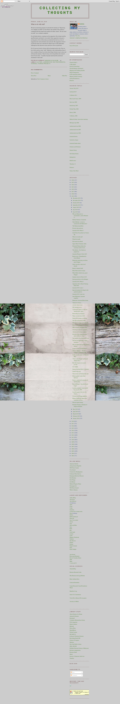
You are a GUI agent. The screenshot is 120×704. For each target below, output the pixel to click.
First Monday (73, 478)
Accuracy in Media (74, 601)
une (71, 527)
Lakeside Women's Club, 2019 (79, 254)
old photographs (59, 62)
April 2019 (75, 411)
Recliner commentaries (75, 650)
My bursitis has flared (77, 241)
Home (49, 75)
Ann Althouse (73, 501)
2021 (73, 191)
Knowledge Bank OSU (75, 638)
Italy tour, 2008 (73, 102)
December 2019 (77, 198)
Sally (71, 547)
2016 (73, 426)
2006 (73, 449)
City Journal (73, 470)
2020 (73, 194)
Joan (71, 523)
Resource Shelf (73, 652)
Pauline (71, 544)
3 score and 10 (73, 563)
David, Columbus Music (75, 558)
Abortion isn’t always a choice (79, 332)
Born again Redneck (74, 556)
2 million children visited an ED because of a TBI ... (80, 389)
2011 (73, 437)
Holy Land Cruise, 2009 (75, 98)
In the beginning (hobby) (76, 74)
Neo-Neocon (73, 540)
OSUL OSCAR (73, 646)
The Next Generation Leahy (79, 320)
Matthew (72, 642)
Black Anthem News (74, 579)
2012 (73, 435)
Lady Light (72, 532)
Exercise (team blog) (74, 66)
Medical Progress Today (75, 484)
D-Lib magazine (73, 622)
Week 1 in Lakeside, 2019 (78, 316)
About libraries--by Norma (76, 614)
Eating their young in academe (79, 318)
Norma (82, 24)
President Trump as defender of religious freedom (79, 405)
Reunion (72, 80)
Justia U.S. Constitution (75, 594)
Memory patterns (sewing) (76, 76)
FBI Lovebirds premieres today (79, 327)
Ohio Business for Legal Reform (77, 575)
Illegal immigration (74, 72)
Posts (73, 672)
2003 (73, 455)
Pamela (71, 542)
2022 (73, 189)
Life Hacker (72, 482)
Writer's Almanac (74, 490)
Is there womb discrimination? (79, 348)
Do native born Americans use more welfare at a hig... (79, 335)
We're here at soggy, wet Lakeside (80, 323)
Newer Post (33, 75)
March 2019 (76, 414)
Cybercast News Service (75, 474)
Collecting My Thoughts (60, 10)
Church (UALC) (73, 62)
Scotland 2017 (73, 92)
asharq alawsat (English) (75, 466)
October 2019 (76, 202)
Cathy (71, 508)
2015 (73, 428)
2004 (73, 453)
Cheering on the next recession (79, 329)
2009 (73, 442)
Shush (71, 654)
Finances (72, 167)
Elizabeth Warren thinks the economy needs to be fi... (79, 247)
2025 (73, 182)
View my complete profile (79, 38)
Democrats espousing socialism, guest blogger (80, 261)
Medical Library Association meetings (79, 119)
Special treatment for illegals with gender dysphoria (80, 291)
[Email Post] (60, 60)
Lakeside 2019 (47, 62)
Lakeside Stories (73, 136)
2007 (73, 446)
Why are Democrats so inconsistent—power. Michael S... (80, 215)
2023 (73, 187)
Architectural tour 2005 (75, 129)
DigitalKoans (73, 630)
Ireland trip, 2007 (74, 105)
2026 (73, 180)
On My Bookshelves (74, 78)
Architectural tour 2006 (75, 126)
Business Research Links (75, 572)
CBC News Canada (74, 468)
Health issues (73, 160)
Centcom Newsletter (74, 582)
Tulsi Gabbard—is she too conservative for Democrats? (79, 222)
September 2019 (77, 205)
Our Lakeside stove (77, 307)
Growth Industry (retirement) (76, 68)
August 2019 (76, 207)
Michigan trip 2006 (74, 122)
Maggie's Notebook (74, 537)
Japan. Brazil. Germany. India (79, 243)
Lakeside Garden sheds (75, 143)
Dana (71, 513)
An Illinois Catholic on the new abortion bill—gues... (79, 310)
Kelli (71, 528)
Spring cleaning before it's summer (80, 369)
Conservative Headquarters (76, 472)
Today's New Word (74, 171)
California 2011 (73, 95)
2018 (73, 421)
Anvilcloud (72, 554)
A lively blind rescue (77, 305)
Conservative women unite (76, 511)
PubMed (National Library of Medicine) (79, 648)
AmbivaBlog (73, 497)
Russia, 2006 (73, 112)
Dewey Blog (73, 628)
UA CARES (75, 367)
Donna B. (72, 518)
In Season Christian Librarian (77, 636)
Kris (71, 530)
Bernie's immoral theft (77, 268)
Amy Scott (72, 499)
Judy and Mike (73, 525)
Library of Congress (74, 640)
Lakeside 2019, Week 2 (78, 281)
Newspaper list (73, 486)
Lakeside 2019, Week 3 (78, 230)
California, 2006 (73, 116)
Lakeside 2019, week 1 (77, 288)
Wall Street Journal (74, 488)
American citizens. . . (77, 302)
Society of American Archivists (77, 656)
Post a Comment (35, 73)
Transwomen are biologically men (80, 373)
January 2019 (76, 418)
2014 (73, 430)
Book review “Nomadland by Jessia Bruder (79, 257)
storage (34, 63)
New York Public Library (75, 644)
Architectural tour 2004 (75, 133)
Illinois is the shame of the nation (80, 325)
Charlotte (72, 510)
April (71, 504)
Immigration (73, 157)
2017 (73, 423)
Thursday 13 (73, 164)
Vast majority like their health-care (80, 338)
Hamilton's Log (73, 591)
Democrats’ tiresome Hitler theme (80, 300)
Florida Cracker (73, 632)
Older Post (64, 75)
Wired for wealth (76, 239)
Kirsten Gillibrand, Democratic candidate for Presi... (79, 399)
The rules (77, 35)
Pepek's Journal (73, 546)
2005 (73, 451)
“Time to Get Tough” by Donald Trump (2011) (80, 359)
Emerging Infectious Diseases (77, 476)
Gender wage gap (76, 371)
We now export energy (77, 402)
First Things (72, 480)
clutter (39, 62)
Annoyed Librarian (74, 616)
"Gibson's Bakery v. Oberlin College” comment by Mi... (79, 351)
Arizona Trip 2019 (74, 88)
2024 (73, 184)
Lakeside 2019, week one (78, 294)
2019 (73, 196)
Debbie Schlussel (74, 516)
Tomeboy (72, 658)
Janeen (71, 522)
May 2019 (75, 409)
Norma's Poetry (73, 150)
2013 (73, 433)
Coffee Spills (73, 64)
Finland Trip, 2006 (74, 109)
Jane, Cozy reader (74, 520)
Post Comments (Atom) (43, 79)
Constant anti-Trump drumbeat (79, 396)
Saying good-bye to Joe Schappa (80, 279)
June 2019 (75, 212)
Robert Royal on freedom (78, 313)
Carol (71, 506)
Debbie (71, 515)
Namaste (72, 539)
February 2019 (76, 416)
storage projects (44, 63)
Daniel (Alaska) (73, 624)
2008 (73, 444)
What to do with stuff (38, 24)
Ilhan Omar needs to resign (78, 270)
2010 (73, 439)
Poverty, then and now (77, 228)
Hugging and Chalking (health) (77, 70)
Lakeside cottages (74, 140)
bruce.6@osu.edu (74, 45)
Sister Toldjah (73, 549)
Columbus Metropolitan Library (77, 620)
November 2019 (77, 200)
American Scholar (74, 464)
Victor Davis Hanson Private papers (78, 598)
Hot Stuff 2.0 (73, 634)
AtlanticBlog (73, 569)
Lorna (71, 535)
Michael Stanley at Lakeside (79, 219)
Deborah (72, 626)
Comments (74, 675)
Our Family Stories (74, 153)
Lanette (71, 534)
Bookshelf (72, 618)
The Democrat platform (77, 226)
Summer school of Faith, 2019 (79, 277)
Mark (71, 561)
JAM (71, 559)
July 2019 (75, 209)
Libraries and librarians (75, 147)
